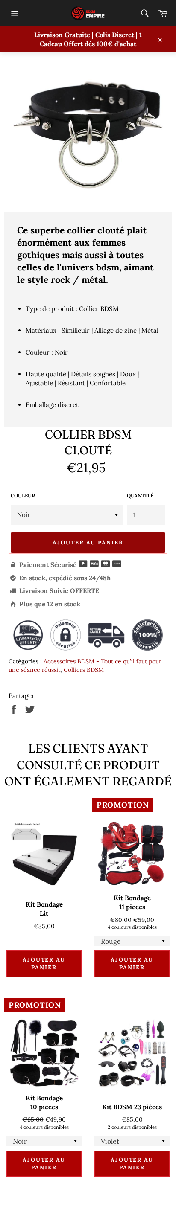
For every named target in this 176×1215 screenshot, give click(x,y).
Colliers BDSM (84, 670)
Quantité (140, 495)
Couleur (23, 495)
